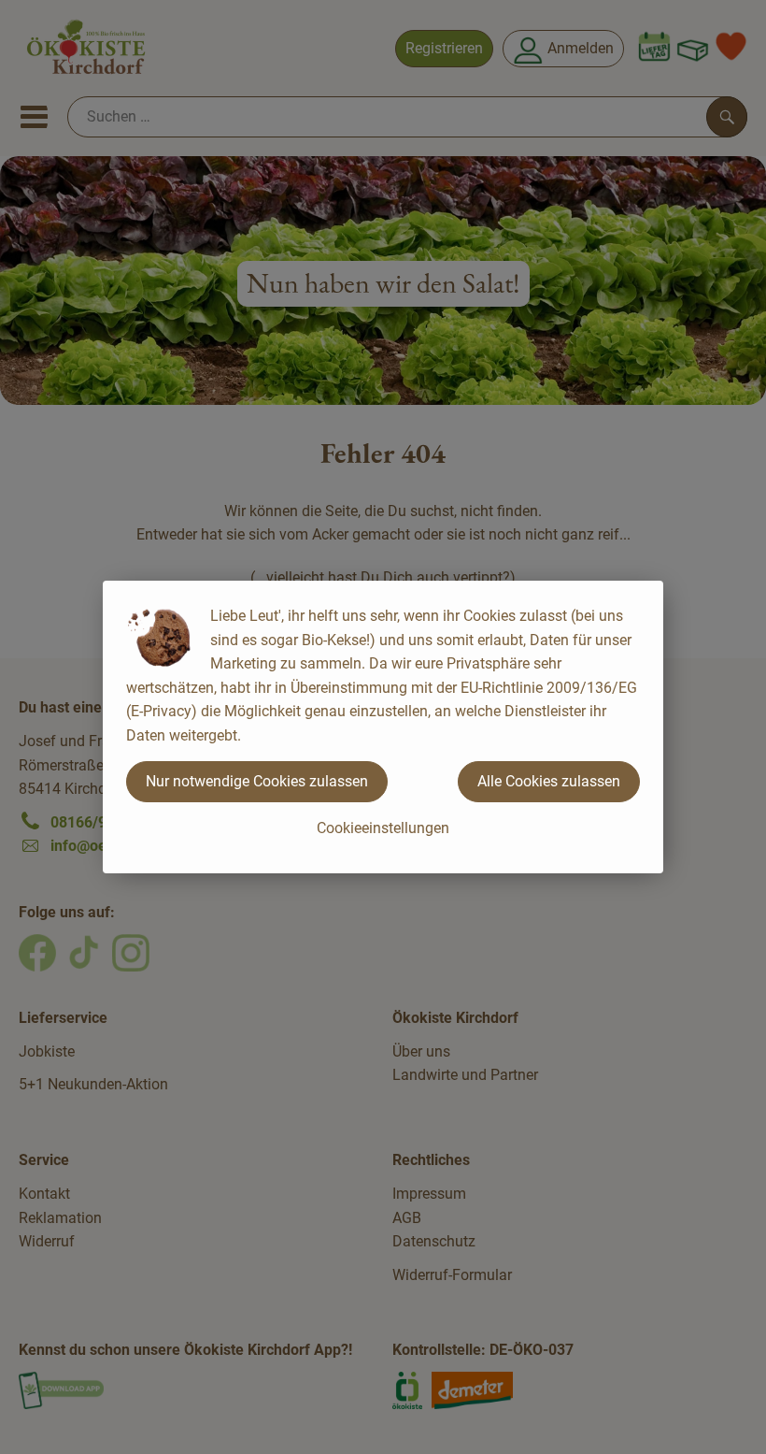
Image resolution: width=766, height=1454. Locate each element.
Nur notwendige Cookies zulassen (257, 781)
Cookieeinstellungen (383, 828)
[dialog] (383, 727)
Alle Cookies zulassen (548, 781)
